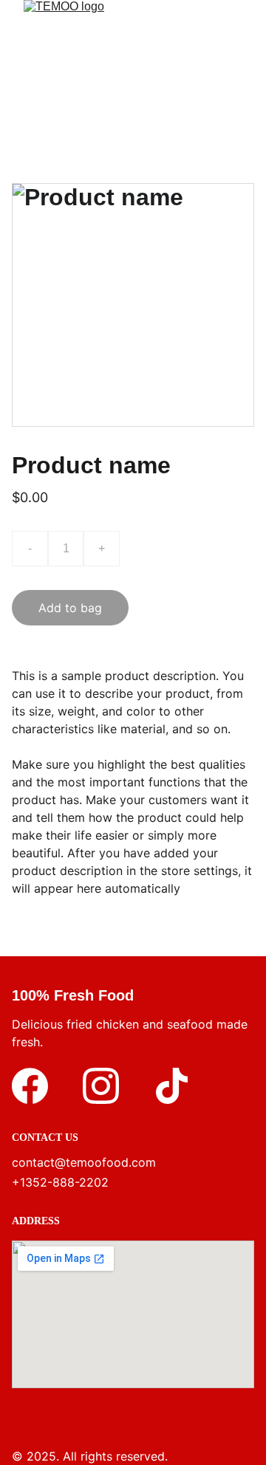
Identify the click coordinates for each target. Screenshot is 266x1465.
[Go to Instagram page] (101, 1086)
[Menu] (233, 71)
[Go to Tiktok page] (172, 1086)
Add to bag (70, 607)
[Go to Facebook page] (30, 1086)
